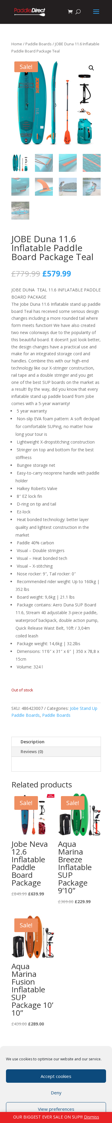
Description (33, 741)
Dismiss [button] (91, 1117)
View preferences (56, 1109)
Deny (56, 1093)
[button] (91, 68)
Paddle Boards (38, 44)
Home (16, 44)
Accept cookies (56, 1076)
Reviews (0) (32, 751)
